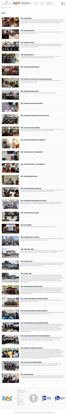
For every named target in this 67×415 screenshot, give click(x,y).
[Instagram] (62, 4)
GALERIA (36, 4)
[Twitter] (64, 2)
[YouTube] (64, 4)
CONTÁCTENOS (49, 4)
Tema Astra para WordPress (38, 412)
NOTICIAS (42, 4)
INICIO (35, 2)
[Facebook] (62, 2)
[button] (43, 2)
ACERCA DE (41, 2)
